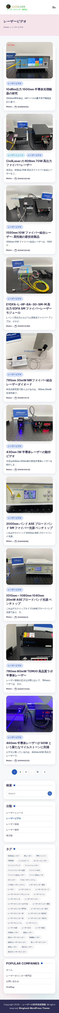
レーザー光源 (12, 928)
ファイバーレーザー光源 (16, 870)
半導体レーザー (13, 933)
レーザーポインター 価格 (41, 904)
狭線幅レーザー (34, 937)
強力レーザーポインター (16, 937)
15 (37, 772)
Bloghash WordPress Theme (34, 1008)
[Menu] (53, 7)
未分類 (9, 835)
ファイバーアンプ (14, 865)
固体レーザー (27, 933)
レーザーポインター (31, 899)
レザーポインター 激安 (37, 885)
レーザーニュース (15, 155)
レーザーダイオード (42, 889)
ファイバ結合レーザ (36, 875)
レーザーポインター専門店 (17, 909)
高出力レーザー (27, 947)
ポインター (12, 880)
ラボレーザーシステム (27, 880)
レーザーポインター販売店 (37, 913)
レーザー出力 (26, 928)
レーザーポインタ (14, 899)
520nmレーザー (14, 856)
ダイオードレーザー (40, 861)
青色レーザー (12, 947)
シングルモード (23, 861)
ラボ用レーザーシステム (16, 885)
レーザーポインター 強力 (39, 909)
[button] (44, 772)
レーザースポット (25, 889)
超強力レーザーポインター (17, 942)
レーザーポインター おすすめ (18, 904)
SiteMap (10, 987)
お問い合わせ (12, 981)
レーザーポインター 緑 (15, 913)
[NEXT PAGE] (44, 772)
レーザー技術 (12, 824)
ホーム (9, 970)
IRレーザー (28, 856)
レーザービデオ (14, 83)
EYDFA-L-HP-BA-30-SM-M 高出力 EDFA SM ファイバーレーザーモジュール (29, 308)
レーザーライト (31, 923)
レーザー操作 (12, 829)
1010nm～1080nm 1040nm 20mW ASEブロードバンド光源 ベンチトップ (29, 599)
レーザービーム (39, 894)
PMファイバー (41, 856)
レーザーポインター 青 (15, 918)
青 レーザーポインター (38, 942)
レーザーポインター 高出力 (37, 918)
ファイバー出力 (34, 870)
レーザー (11, 889)
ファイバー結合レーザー (16, 875)
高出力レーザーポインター (17, 952)
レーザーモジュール (15, 923)
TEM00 (11, 861)
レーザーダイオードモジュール (18, 894)
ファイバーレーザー (31, 865)
